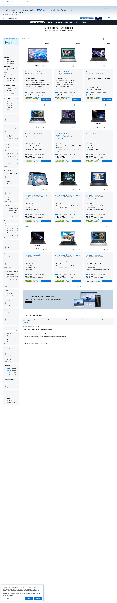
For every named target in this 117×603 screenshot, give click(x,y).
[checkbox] (7, 53)
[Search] (16, 147)
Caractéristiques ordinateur (10, 271)
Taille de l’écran (7, 98)
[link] (99, 2)
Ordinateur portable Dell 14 (63, 72)
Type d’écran (7, 309)
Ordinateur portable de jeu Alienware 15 (67, 195)
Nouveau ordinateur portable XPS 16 (97, 72)
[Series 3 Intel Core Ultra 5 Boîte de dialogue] (17, 163)
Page (66, 286)
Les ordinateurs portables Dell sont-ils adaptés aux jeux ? (36, 343)
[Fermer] (41, 586)
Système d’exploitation (9, 170)
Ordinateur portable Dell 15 (33, 72)
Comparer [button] (47, 43)
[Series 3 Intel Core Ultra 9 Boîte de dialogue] (17, 156)
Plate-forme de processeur (9, 392)
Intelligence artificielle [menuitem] (6, 4)
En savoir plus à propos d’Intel (108, 18)
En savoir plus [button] (36, 97)
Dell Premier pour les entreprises (109, 4)
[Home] (3, 18)
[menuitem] (17, 5)
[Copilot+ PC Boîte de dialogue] (13, 93)
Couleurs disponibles (8, 348)
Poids (5, 242)
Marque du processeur (9, 125)
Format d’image (7, 300)
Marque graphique (8, 205)
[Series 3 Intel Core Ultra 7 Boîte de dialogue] (17, 159)
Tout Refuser (28, 598)
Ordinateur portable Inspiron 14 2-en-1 (37, 195)
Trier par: (101, 38)
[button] (91, 2)
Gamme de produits (8, 47)
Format (5, 116)
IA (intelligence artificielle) (9, 85)
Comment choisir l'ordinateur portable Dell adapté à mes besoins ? (38, 329)
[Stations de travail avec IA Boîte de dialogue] (17, 90)
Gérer (8, 598)
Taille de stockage (8, 253)
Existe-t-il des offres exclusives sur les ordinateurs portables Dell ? (38, 333)
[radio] (36, 65)
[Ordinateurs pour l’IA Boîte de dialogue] (17, 88)
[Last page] (80, 287)
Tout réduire (34, 312)
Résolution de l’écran (8, 328)
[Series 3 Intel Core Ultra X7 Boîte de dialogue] (17, 153)
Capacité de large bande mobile (9, 380)
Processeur (6, 144)
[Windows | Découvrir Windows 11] (87, 18)
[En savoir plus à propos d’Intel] (98, 18)
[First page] (56, 287)
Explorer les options (46, 99)
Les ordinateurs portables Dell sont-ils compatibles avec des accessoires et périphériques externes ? (45, 336)
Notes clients (7, 365)
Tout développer (26, 312)
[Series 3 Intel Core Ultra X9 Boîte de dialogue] (17, 149)
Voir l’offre (36, 99)
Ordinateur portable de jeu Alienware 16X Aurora (63, 134)
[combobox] (33, 2)
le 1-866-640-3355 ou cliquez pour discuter (103, 8)
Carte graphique (7, 220)
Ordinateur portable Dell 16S (94, 133)
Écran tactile (6, 290)
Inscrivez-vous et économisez (9, 14)
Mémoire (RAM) (7, 188)
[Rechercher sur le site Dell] (49, 2)
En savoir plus (28, 301)
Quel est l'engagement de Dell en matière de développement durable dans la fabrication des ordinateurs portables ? (48, 340)
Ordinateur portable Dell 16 (33, 133)
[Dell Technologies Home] (7, 2)
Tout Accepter (38, 598)
